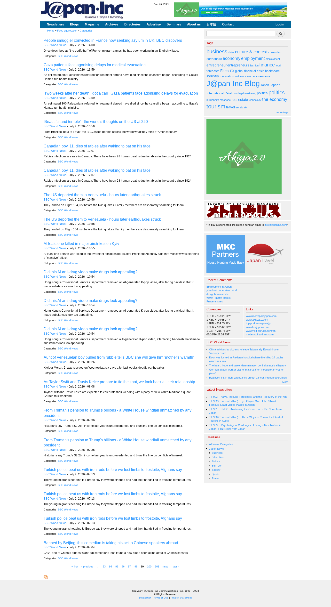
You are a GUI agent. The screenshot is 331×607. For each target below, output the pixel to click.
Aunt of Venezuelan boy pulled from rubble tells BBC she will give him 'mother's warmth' (119, 357)
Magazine (92, 24)
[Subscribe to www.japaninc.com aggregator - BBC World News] (45, 576)
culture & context (251, 51)
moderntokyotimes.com (260, 334)
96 (123, 566)
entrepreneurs (238, 65)
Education (217, 457)
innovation (227, 76)
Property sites (214, 301)
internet (251, 76)
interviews (263, 76)
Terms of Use (160, 597)
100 (149, 566)
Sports (216, 474)
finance (267, 64)
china (231, 52)
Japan (264, 85)
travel (230, 107)
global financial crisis (249, 71)
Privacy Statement (181, 597)
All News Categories (221, 444)
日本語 (211, 24)
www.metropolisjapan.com (261, 316)
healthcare (272, 71)
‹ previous (87, 566)
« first (74, 566)
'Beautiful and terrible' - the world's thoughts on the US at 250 (96, 122)
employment (253, 58)
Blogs (74, 24)
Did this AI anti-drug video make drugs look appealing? (90, 272)
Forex (224, 71)
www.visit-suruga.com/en (261, 330)
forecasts (213, 71)
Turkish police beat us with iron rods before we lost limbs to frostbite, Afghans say (113, 470)
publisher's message (218, 99)
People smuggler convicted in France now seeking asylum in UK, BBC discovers (113, 40)
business (216, 52)
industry (212, 76)
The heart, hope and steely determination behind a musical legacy (247, 365)
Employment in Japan (219, 286)
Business (217, 452)
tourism (215, 106)
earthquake (214, 59)
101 (157, 566)
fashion (254, 65)
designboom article (217, 294)
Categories (86, 30)
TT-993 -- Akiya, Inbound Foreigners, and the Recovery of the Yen (248, 396)
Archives (111, 24)
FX (232, 71)
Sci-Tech (217, 465)
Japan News (216, 448)
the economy (274, 99)
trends (239, 107)
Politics (216, 461)
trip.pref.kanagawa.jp (258, 323)
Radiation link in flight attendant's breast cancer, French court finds (248, 377)
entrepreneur (216, 65)
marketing (250, 93)
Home (50, 30)
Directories (132, 24)
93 (104, 566)
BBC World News (55, 45)
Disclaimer (145, 597)
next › (166, 566)
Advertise (154, 24)
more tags (282, 112)
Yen (246, 107)
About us (194, 24)
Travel (215, 478)
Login (280, 24)
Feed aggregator (67, 30)
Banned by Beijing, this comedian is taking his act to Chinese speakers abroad (111, 543)
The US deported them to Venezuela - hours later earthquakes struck (102, 195)
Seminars (174, 24)
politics (262, 93)
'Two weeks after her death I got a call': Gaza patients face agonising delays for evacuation (121, 93)
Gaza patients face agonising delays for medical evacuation (95, 65)
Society (216, 469)
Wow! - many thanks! (218, 297)
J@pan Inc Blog (233, 83)
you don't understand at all (221, 290)
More (285, 381)
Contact (228, 24)
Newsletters (55, 24)
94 (110, 566)
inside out (240, 76)
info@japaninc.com (276, 224)
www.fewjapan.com (257, 327)
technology (255, 99)
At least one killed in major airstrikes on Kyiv (81, 244)
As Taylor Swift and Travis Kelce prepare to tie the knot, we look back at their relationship (119, 382)
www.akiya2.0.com (257, 319)
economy (231, 58)
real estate (239, 99)
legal (241, 93)
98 (135, 566)
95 (116, 566)
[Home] (82, 10)
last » (176, 566)
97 (129, 566)
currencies (274, 52)
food (278, 65)
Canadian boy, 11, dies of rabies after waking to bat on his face (97, 146)
